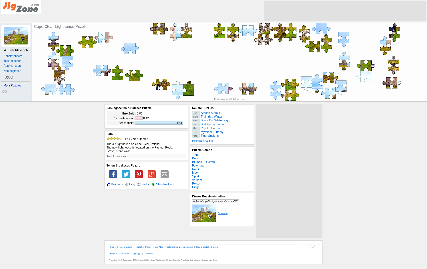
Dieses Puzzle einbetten (208, 196)
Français (125, 253)
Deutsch (149, 253)
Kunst (196, 158)
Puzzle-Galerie (202, 150)
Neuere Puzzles (203, 108)
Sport (195, 176)
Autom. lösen (11, 65)
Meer (195, 172)
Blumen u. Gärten (203, 162)
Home (113, 247)
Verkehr (197, 180)
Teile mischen (11, 60)
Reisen (196, 183)
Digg (132, 184)
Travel (110, 156)
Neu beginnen (11, 70)
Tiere (195, 155)
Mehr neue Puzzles (202, 140)
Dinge (195, 187)
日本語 (137, 253)
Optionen (223, 213)
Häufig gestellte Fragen (207, 247)
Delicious (117, 184)
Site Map (159, 247)
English (113, 253)
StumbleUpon (164, 184)
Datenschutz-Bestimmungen (180, 247)
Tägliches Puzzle (143, 247)
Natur (195, 169)
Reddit (145, 184)
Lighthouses (122, 156)
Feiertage (198, 165)
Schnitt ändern (11, 56)
